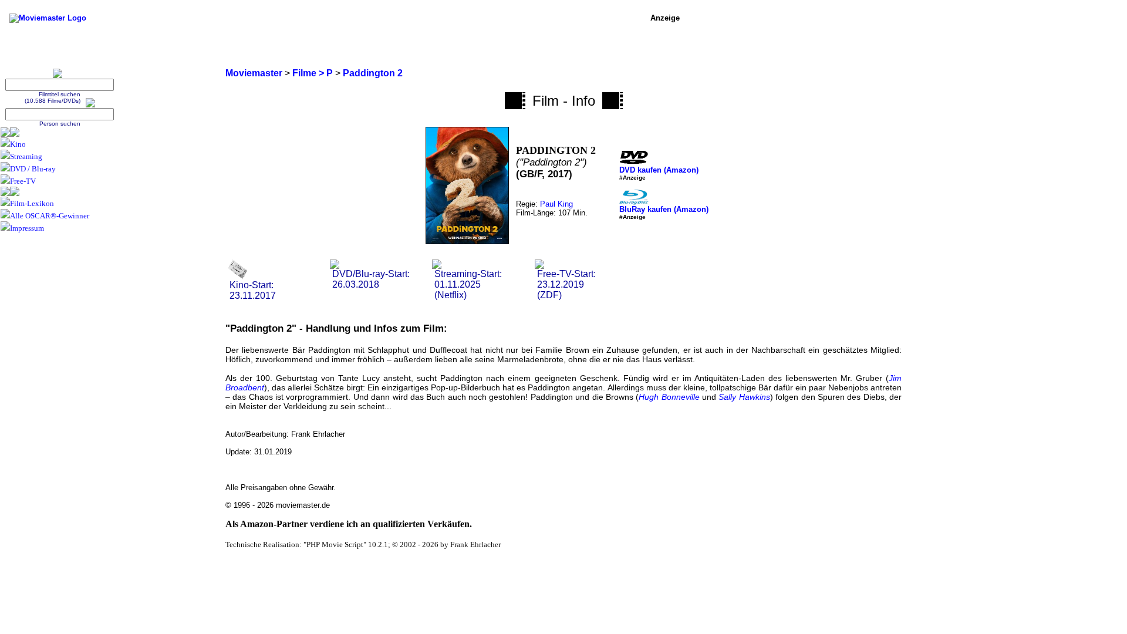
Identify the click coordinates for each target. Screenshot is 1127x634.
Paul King (556, 204)
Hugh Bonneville (669, 397)
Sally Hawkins (744, 397)
